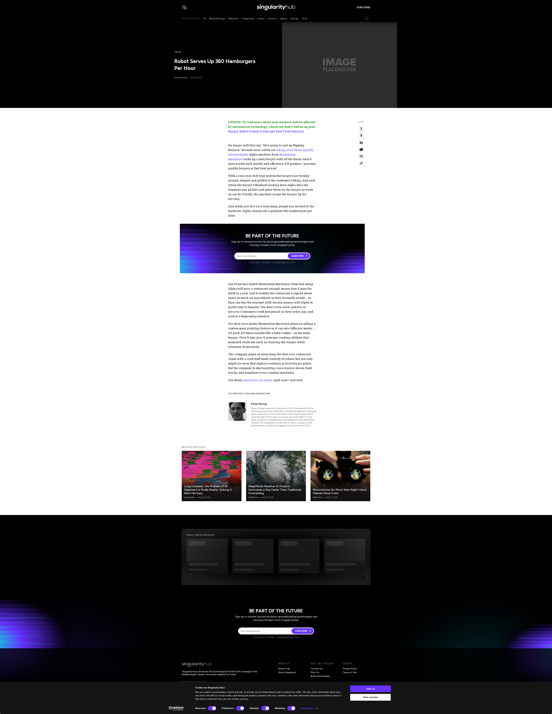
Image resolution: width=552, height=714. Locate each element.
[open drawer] (184, 7)
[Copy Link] (361, 163)
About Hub (284, 668)
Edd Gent (317, 497)
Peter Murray (180, 77)
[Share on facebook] (361, 135)
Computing (248, 18)
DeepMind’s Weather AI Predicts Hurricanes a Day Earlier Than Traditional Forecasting (274, 489)
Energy (294, 18)
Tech (304, 18)
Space (283, 18)
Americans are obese (257, 380)
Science (272, 18)
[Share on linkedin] (361, 142)
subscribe (363, 7)
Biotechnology (217, 18)
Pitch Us (314, 672)
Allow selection (370, 697)
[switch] (240, 708)
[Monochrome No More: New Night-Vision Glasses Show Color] (340, 476)
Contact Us (316, 668)
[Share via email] (361, 156)
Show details (307, 708)
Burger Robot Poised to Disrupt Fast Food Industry (266, 131)
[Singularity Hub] (276, 7)
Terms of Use (350, 672)
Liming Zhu (189, 497)
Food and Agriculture (257, 393)
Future (260, 18)
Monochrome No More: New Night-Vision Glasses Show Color (340, 491)
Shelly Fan (253, 497)
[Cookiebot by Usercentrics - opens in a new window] (176, 708)
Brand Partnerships (320, 676)
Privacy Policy (350, 668)
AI (205, 18)
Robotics (233, 18)
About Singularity (287, 672)
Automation (235, 393)
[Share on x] (361, 129)
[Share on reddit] (361, 149)
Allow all (370, 689)
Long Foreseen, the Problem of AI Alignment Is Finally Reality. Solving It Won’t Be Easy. (208, 489)
